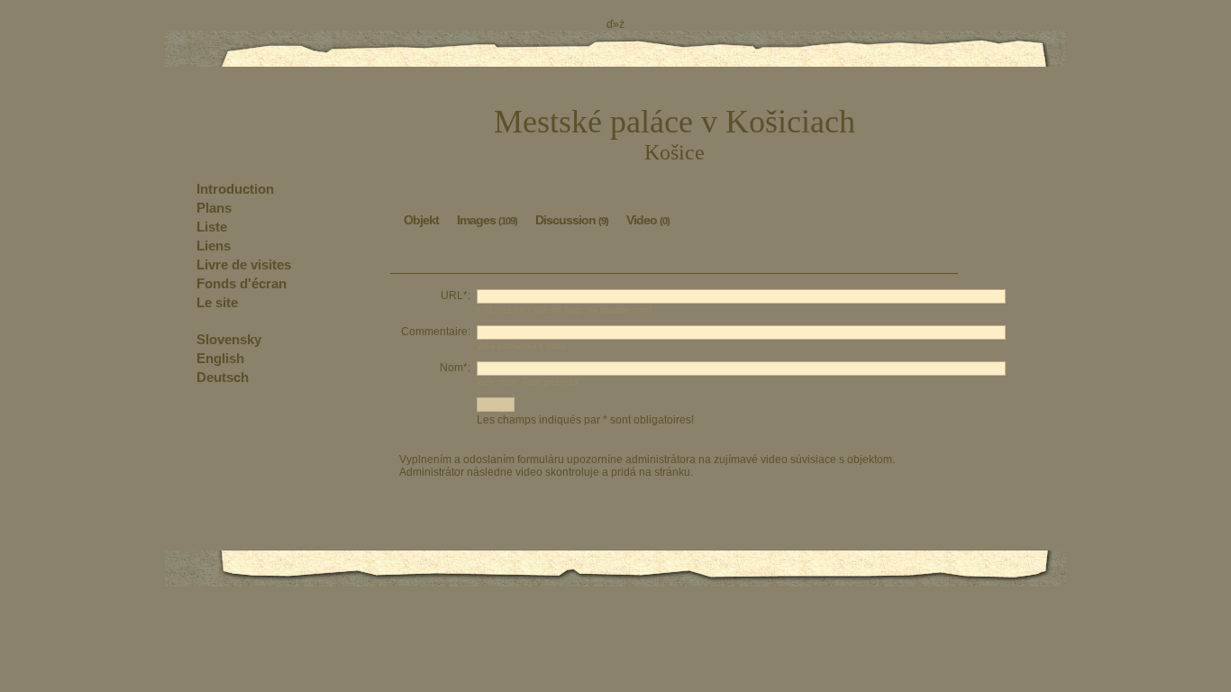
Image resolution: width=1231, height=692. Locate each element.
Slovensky (228, 339)
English (220, 358)
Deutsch (222, 377)
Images (487, 220)
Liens (213, 245)
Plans (214, 207)
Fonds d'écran (241, 283)
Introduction (235, 188)
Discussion (571, 220)
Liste (211, 226)
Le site (217, 302)
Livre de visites (243, 264)
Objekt (421, 220)
